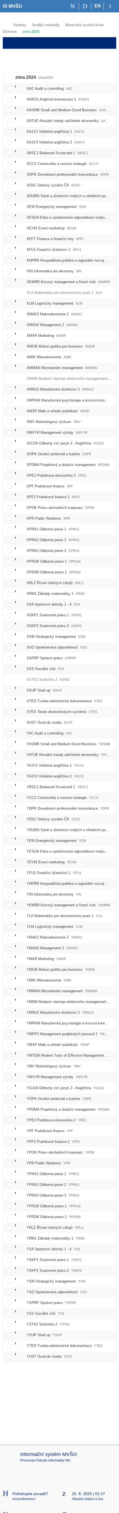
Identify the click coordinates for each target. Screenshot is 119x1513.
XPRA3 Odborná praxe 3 (53, 551)
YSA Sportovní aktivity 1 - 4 (53, 1249)
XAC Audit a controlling (50, 88)
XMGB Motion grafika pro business (61, 346)
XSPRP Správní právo (51, 658)
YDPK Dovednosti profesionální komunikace (68, 808)
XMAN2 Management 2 (52, 325)
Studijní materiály (46, 25)
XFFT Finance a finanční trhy (55, 239)
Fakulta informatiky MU (53, 1460)
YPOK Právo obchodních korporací (60, 1152)
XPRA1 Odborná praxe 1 (53, 529)
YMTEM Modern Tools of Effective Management (72, 1055)
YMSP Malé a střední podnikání (58, 1045)
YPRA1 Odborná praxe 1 (53, 1174)
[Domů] (72, 6)
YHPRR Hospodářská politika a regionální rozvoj (72, 884)
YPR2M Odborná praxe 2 (54, 1217)
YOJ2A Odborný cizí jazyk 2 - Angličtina (65, 1088)
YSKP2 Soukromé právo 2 (54, 1270)
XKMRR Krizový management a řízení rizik (68, 282)
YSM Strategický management (56, 1281)
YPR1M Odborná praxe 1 (54, 1206)
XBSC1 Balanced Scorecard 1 (57, 153)
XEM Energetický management (56, 207)
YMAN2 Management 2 (52, 948)
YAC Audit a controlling (49, 733)
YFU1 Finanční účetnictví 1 (54, 873)
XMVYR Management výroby (57, 432)
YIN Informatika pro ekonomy (54, 894)
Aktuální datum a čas (87, 1499)
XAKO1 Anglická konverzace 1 (58, 99)
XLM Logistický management (54, 303)
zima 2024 (31, 31)
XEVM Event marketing (51, 228)
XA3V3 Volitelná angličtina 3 (56, 142)
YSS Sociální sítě (45, 1313)
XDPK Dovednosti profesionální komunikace (68, 174)
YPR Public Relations (48, 1163)
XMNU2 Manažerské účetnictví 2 (60, 389)
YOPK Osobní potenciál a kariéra (59, 1099)
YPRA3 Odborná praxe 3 (53, 1195)
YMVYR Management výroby (57, 1077)
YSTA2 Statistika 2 (48, 1324)
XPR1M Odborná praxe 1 (54, 561)
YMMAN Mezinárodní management (62, 991)
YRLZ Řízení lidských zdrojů (55, 1227)
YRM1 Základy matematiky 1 (56, 1238)
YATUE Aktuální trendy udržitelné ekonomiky (69, 755)
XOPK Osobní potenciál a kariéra (59, 454)
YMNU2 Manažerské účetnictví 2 (60, 1012)
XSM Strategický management (56, 637)
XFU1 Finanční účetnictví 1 (54, 250)
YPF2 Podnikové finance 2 (53, 1142)
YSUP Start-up (44, 1335)
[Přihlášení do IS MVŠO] (110, 6)
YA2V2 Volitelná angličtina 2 (55, 776)
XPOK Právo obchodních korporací (60, 508)
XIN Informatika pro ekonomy (54, 271)
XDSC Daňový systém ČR (54, 185)
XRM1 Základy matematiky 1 (56, 594)
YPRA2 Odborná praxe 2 (53, 1185)
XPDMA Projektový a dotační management (68, 465)
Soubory (19, 25)
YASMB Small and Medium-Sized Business (68, 744)
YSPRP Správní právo (51, 1303)
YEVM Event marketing (51, 862)
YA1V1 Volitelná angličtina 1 (55, 765)
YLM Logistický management (54, 926)
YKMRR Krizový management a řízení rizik (68, 905)
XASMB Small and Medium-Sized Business (69, 110)
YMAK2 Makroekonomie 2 (54, 937)
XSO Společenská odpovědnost (57, 647)
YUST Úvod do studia (50, 1356)
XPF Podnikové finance (50, 486)
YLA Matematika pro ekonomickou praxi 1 (64, 916)
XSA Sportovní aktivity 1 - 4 (53, 604)
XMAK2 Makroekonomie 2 (54, 314)
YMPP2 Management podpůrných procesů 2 (69, 1034)
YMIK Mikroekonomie (49, 980)
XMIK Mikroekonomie (49, 357)
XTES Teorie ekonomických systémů (62, 712)
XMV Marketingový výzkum (54, 422)
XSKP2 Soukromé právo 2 (54, 626)
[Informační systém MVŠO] (5, 24)
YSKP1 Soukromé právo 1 (54, 1260)
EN (97, 6)
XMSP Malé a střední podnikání (58, 411)
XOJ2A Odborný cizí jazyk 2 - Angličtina (65, 443)
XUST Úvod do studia (50, 722)
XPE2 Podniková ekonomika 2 (56, 475)
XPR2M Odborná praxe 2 (54, 572)
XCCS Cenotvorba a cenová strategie (62, 164)
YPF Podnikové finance (50, 1131)
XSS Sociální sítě (45, 669)
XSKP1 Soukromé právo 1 (54, 615)
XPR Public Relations (48, 518)
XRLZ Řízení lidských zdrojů (55, 583)
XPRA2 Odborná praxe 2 (53, 540)
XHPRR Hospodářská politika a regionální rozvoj (72, 260)
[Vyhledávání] (85, 6)
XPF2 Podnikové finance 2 (53, 497)
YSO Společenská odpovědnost (57, 1292)
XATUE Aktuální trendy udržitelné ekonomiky (69, 121)
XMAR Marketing (46, 335)
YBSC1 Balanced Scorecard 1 (57, 787)
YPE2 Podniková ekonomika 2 (56, 1120)
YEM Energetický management (56, 841)
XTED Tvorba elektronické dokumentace (65, 701)
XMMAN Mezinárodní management (62, 368)
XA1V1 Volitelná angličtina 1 (56, 131)
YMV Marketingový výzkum (54, 1066)
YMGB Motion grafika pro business (61, 969)
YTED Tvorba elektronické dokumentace (65, 1346)
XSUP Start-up (44, 690)
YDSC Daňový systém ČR (54, 819)
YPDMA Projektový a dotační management (68, 1109)
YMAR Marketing (46, 959)
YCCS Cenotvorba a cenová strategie (62, 798)
